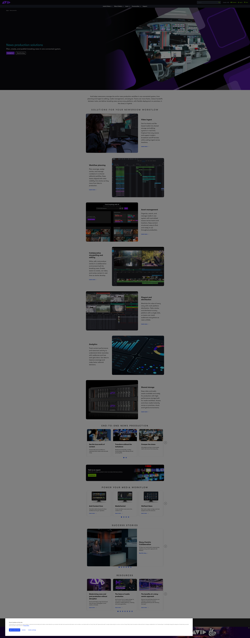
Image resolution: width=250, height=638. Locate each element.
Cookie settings (32, 630)
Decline (24, 630)
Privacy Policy (26, 625)
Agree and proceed (14, 630)
